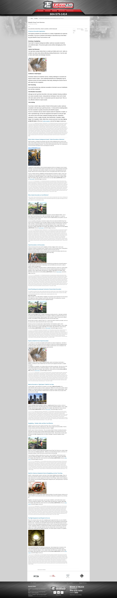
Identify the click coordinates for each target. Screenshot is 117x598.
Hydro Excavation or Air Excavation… (36, 245)
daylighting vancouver (60, 278)
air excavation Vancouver (61, 229)
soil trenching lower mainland (55, 190)
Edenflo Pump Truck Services (36, 22)
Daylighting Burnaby (52, 125)
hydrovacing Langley (30, 188)
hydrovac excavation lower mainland (37, 129)
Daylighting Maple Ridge (42, 126)
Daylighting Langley (30, 126)
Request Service (69, 10)
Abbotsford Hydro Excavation (54, 229)
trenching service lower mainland (48, 134)
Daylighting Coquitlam (58, 125)
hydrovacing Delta (60, 130)
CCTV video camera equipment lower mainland (37, 412)
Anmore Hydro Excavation (36, 124)
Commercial (47, 10)
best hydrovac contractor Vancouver (51, 124)
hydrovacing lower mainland (40, 131)
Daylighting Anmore (47, 125)
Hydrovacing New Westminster (55, 131)
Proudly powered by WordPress (42, 569)
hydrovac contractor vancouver (51, 186)
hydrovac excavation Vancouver (47, 129)
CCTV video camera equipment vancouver (48, 412)
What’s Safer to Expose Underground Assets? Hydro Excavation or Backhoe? (46, 139)
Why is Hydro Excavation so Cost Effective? (38, 195)
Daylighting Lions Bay (36, 126)
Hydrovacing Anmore (43, 130)
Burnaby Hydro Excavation (60, 124)
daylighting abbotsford (36, 125)
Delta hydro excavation (42, 127)
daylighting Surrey (63, 126)
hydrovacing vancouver (36, 132)
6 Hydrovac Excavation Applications (36, 31)
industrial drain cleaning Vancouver (60, 468)
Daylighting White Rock (36, 127)
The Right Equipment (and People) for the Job (39, 518)
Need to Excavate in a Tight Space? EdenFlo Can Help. (41, 384)
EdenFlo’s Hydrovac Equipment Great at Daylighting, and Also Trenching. (45, 473)
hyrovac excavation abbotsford (49, 132)
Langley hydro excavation (62, 189)
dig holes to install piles (56, 127)
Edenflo (29, 135)
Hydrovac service (37, 554)
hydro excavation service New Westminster (55, 279)
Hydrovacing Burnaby (49, 130)
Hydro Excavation (45, 229)
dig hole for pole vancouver (49, 127)
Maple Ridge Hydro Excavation (43, 133)
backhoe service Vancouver (43, 124)
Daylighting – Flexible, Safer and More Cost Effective (40, 423)
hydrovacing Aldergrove (37, 130)
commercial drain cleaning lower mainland (57, 372)
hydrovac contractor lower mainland (59, 128)
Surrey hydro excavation (40, 134)
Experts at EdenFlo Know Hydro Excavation (38, 340)
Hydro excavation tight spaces (43, 128)
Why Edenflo (40, 10)
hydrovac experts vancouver (63, 129)
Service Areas (62, 10)
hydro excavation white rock (50, 128)
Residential (54, 10)
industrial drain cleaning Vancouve (40, 419)
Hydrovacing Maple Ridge (47, 131)
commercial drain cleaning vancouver (61, 462)
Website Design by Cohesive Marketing (75, 594)
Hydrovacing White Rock (42, 132)
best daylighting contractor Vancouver (55, 411)
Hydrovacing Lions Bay (33, 131)
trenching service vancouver (56, 134)
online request (46, 121)
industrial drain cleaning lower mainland (59, 132)
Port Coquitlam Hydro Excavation (57, 133)
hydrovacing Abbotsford (31, 130)
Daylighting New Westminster (49, 126)
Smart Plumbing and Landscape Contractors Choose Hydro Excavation (44, 289)
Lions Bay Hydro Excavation (35, 133)
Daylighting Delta (63, 125)
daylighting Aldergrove (41, 125)
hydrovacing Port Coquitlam (62, 131)
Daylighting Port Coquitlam (57, 126)
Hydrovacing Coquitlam (55, 130)
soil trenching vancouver (34, 134)
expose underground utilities (62, 127)
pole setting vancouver (50, 133)
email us (76, 592)
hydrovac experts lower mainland (55, 129)
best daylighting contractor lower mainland (47, 554)
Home (29, 26)
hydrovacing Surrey (33, 189)
